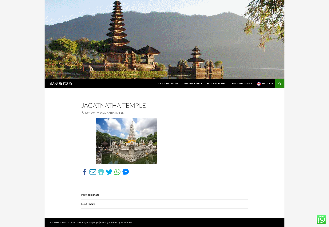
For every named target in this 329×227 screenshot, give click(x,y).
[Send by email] (92, 172)
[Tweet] (109, 172)
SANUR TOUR (61, 84)
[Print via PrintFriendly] (101, 172)
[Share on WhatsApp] (117, 172)
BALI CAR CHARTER (216, 83)
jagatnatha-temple (112, 112)
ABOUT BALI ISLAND (168, 83)
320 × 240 (90, 112)
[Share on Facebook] (84, 172)
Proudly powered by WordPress (116, 222)
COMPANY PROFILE (192, 83)
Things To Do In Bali (241, 83)
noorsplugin (92, 222)
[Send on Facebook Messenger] (125, 172)
